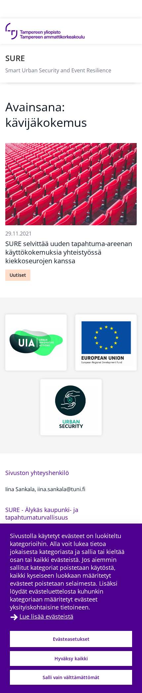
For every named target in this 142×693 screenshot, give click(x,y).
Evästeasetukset (71, 639)
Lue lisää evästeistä (46, 616)
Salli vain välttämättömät (71, 677)
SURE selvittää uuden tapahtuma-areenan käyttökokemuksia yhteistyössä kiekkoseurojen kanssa (68, 252)
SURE (15, 58)
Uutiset (18, 275)
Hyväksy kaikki (71, 658)
